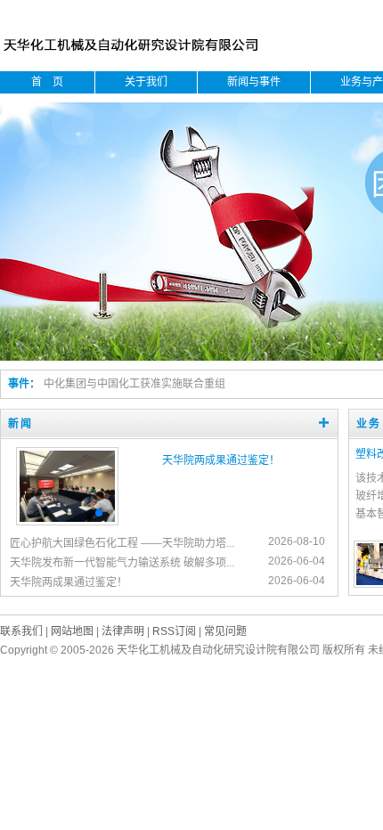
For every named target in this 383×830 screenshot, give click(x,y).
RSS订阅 (174, 631)
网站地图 (72, 631)
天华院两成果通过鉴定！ (221, 460)
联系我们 (21, 631)
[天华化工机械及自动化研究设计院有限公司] (134, 54)
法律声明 (123, 631)
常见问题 (225, 631)
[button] (77, 513)
